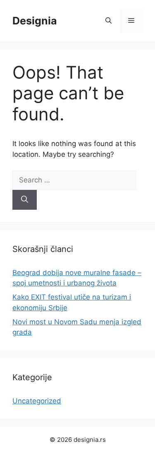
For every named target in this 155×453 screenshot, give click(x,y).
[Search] (24, 200)
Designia (34, 20)
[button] (108, 20)
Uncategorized (36, 401)
